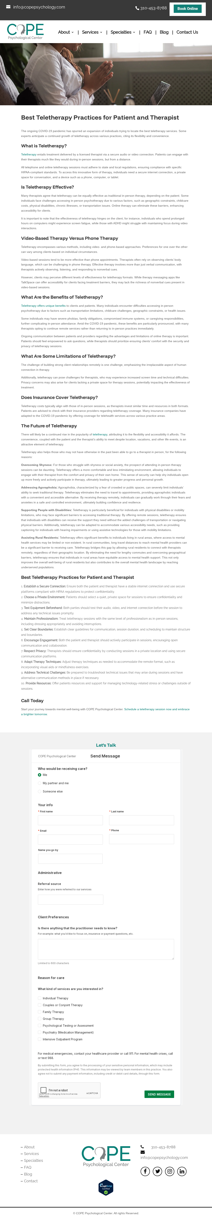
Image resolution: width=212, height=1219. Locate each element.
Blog (164, 33)
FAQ (148, 33)
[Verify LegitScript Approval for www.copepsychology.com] (105, 1194)
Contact (31, 1181)
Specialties (121, 33)
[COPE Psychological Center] (188, 9)
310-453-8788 (153, 7)
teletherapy (99, 434)
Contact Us (187, 33)
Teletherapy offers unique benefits (43, 305)
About (64, 33)
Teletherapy (28, 154)
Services (90, 33)
